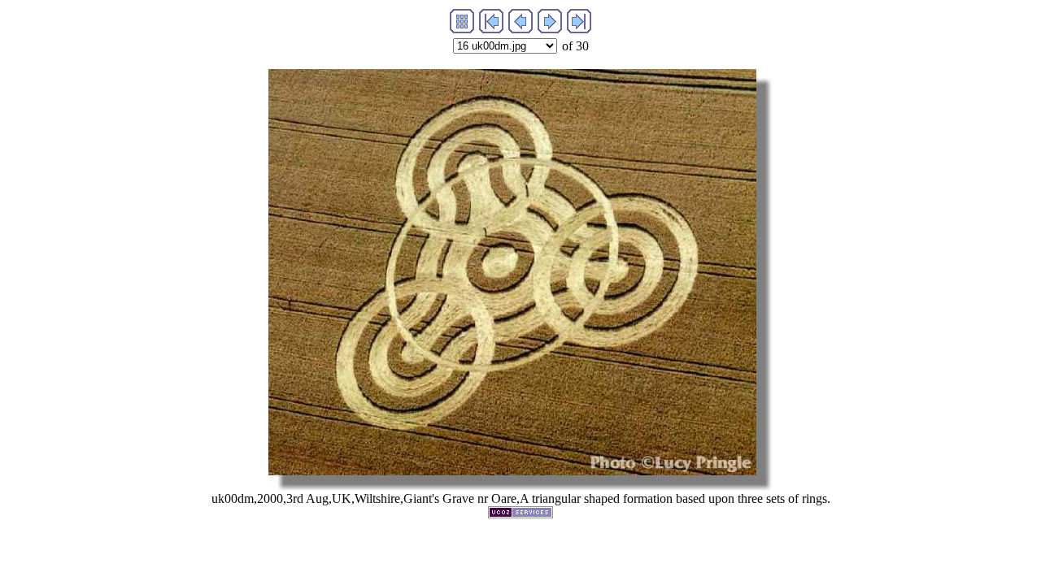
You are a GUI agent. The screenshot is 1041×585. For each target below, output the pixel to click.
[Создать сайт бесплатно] (520, 514)
